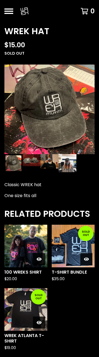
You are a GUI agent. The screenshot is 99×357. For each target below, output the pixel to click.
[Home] (45, 11)
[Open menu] (8, 11)
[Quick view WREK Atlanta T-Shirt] (39, 323)
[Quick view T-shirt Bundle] (86, 259)
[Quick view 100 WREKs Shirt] (39, 259)
